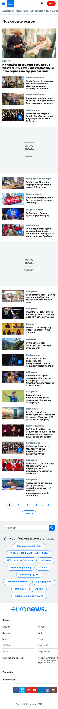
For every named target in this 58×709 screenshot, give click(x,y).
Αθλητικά (31, 291)
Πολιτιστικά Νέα (35, 77)
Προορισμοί (32, 408)
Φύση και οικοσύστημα (38, 178)
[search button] (52, 528)
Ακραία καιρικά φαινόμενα (29, 596)
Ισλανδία (46, 560)
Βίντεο (5, 651)
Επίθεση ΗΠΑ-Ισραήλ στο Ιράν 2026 (29, 553)
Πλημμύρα (20, 589)
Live (51, 3)
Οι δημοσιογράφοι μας (13, 657)
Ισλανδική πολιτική (17, 581)
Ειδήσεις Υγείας (34, 209)
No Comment (33, 110)
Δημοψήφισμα (43, 581)
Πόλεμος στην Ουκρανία (20, 560)
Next (27, 513)
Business (6, 633)
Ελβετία (39, 589)
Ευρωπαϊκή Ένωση (21, 567)
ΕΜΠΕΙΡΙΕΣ (32, 339)
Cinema (30, 324)
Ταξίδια (6, 645)
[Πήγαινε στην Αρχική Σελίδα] (10, 3)
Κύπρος (43, 567)
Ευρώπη (6, 626)
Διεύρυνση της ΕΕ (29, 574)
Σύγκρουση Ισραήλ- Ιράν (15, 10)
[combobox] (29, 528)
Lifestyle (7, 61)
